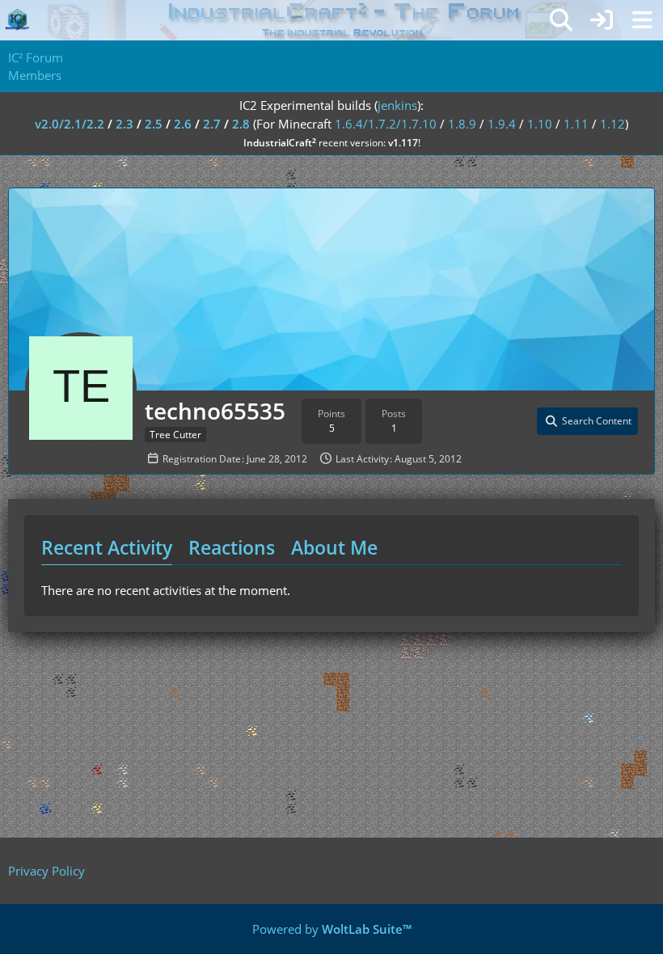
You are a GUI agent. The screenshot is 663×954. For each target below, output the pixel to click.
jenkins (397, 105)
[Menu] (642, 20)
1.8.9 (462, 124)
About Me (334, 547)
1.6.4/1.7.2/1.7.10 (386, 124)
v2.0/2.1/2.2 (69, 124)
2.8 (241, 124)
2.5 (154, 124)
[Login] (601, 20)
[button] (587, 421)
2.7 (212, 124)
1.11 (576, 124)
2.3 (124, 124)
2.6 (183, 124)
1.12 (612, 124)
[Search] (561, 20)
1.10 (539, 124)
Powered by (332, 929)
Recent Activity (106, 547)
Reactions (231, 547)
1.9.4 (502, 124)
